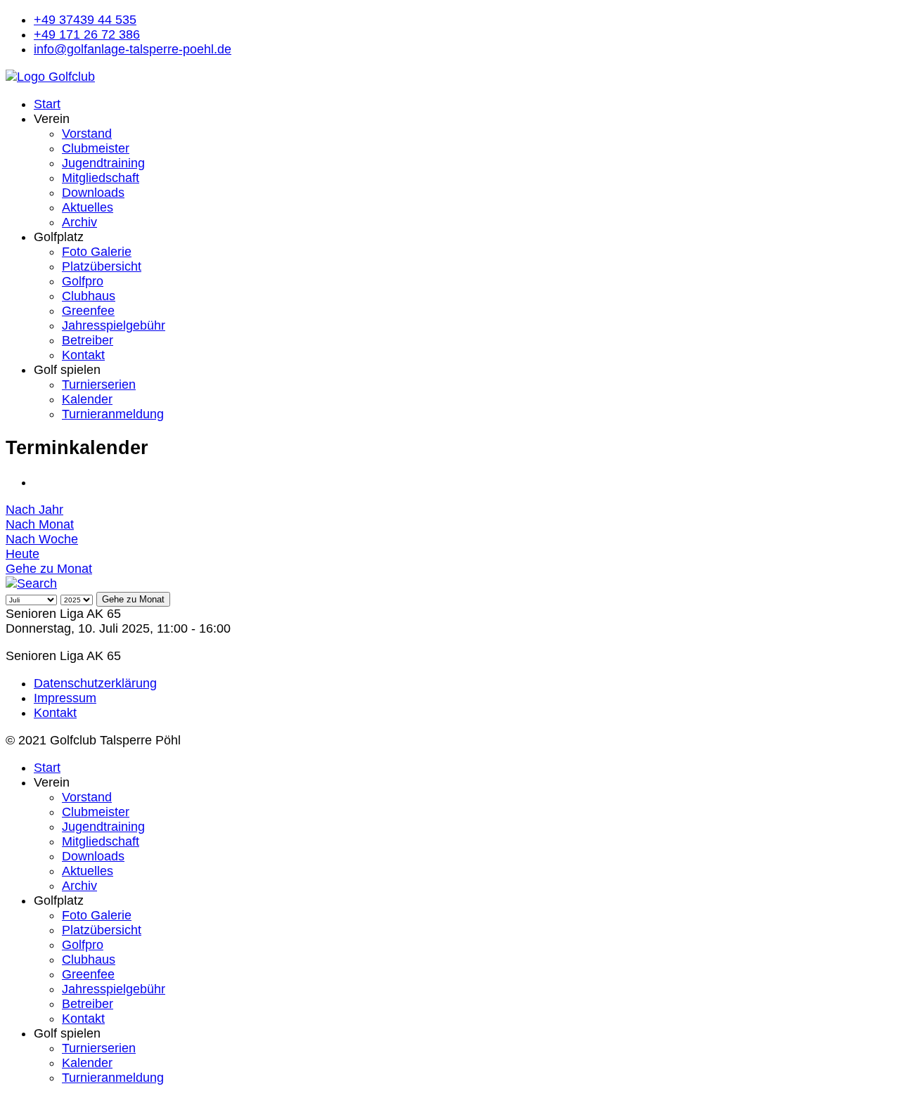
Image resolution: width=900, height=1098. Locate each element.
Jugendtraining (103, 163)
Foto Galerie (96, 252)
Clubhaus (88, 296)
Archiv (79, 222)
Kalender (87, 399)
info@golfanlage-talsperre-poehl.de (132, 49)
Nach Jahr (34, 510)
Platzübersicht (101, 266)
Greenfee (88, 311)
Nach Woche (42, 539)
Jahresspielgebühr (113, 325)
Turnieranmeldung (113, 414)
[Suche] (31, 583)
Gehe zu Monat (49, 569)
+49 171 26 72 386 (87, 34)
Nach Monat (40, 524)
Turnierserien (99, 384)
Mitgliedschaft (100, 178)
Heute (22, 554)
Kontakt (83, 355)
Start (47, 104)
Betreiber (87, 340)
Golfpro (82, 281)
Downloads (93, 193)
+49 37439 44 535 (85, 20)
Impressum (65, 698)
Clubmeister (95, 148)
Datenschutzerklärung (95, 683)
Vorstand (87, 134)
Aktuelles (87, 207)
